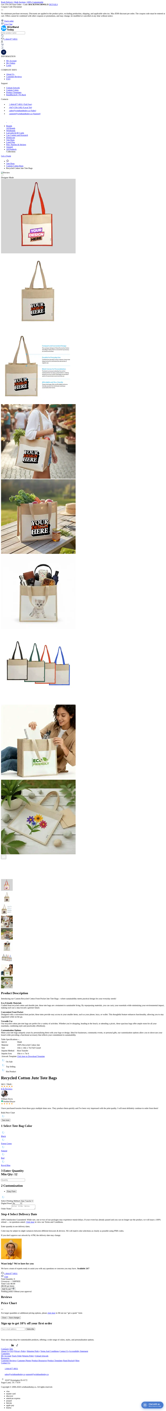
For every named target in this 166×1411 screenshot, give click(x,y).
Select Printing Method (10, 1201)
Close (4, 1318)
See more (5, 1120)
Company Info (7, 1349)
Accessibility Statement (78, 1351)
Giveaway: (10, 1281)
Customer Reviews (14, 77)
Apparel (9, 147)
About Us (10, 74)
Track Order (17, 1356)
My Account (11, 61)
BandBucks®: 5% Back (16, 95)
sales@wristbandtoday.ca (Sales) (22, 110)
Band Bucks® (69, 1360)
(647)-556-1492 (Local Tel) (20, 107)
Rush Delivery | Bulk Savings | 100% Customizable (22, 2)
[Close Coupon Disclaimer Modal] (2, 9)
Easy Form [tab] (11, 1191)
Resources (5, 1358)
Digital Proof (6, 1203)
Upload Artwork (13, 88)
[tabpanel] (83, 1197)
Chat (6, 1277)
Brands (9, 126)
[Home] (7, 161)
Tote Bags (10, 140)
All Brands (10, 128)
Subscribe (30, 1329)
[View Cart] (2, 45)
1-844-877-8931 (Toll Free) (20, 104)
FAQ (8, 79)
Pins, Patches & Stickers (16, 144)
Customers (5, 1353)
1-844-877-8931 (11, 1273)
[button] (83, 48)
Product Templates (13, 92)
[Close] (2, 1309)
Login (8, 65)
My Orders (10, 63)
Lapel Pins (10, 142)
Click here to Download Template (31, 1056)
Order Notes (6, 1209)
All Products (11, 149)
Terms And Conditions (49, 1351)
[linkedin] (12, 1346)
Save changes (14, 1318)
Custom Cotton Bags (14, 166)
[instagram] (9, 121)
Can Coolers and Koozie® (17, 135)
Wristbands (10, 130)
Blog (77, 1360)
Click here (30, 1222)
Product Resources (39, 1360)
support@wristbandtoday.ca (37, 1374)
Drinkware (10, 137)
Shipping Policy (33, 1351)
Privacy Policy (20, 1351)
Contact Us (64, 1351)
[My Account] (2, 42)
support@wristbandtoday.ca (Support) (24, 114)
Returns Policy (28, 1356)
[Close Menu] (3, 54)
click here (51, 1313)
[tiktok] (15, 121)
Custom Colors (12, 90)
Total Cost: (8, 1284)
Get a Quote (6, 156)
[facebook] (4, 121)
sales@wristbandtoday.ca (15, 1374)
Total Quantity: (8, 1279)
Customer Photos (24, 1360)
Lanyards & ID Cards (15, 133)
